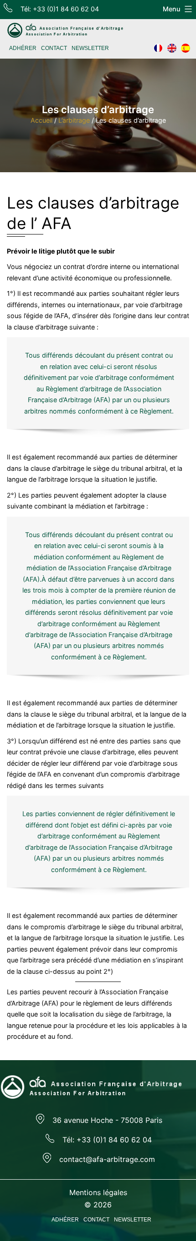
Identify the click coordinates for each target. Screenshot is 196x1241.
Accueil (41, 120)
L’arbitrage (74, 120)
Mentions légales (98, 1192)
